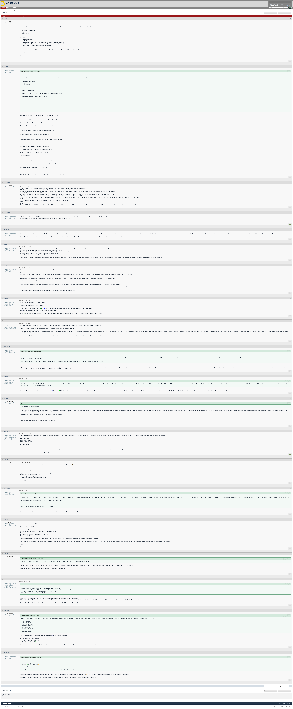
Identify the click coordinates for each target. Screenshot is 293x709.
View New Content (285, 10)
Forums (3, 7)
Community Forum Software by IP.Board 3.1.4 (282, 706)
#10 (290, 346)
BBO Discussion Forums (6, 10)
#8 (290, 298)
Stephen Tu (7, 229)
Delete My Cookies (16, 706)
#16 (290, 519)
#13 (290, 431)
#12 (290, 398)
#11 (290, 376)
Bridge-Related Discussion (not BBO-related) (22, 10)
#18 (290, 579)
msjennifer (7, 182)
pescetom (6, 610)
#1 (290, 18)
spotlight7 (7, 66)
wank (5, 244)
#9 (290, 320)
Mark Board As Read (24, 706)
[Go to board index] (10, 3)
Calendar (14, 7)
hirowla (6, 18)
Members (8, 7)
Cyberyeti (6, 298)
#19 (290, 610)
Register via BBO (274, 5)
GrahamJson (7, 346)
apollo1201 (7, 265)
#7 (290, 265)
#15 (290, 488)
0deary (6, 459)
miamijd (6, 519)
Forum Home (9, 706)
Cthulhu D (7, 431)
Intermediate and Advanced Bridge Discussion (42, 10)
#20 (290, 652)
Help (289, 5)
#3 (290, 182)
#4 (290, 212)
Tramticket (7, 579)
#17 (290, 553)
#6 (290, 244)
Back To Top (4, 706)
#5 (290, 229)
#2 (290, 66)
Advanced (292, 7)
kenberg (6, 320)
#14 (290, 459)
